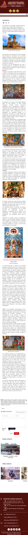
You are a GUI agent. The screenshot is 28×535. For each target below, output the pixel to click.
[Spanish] (17, 10)
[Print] (6, 22)
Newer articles (7, 439)
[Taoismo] (10, 473)
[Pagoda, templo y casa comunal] (10, 449)
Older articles (6, 464)
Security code (4, 429)
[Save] (8, 22)
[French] (14, 10)
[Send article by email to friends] (3, 22)
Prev (2, 473)
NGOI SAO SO (17, 534)
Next (26, 473)
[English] (10, 10)
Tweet (3, 408)
